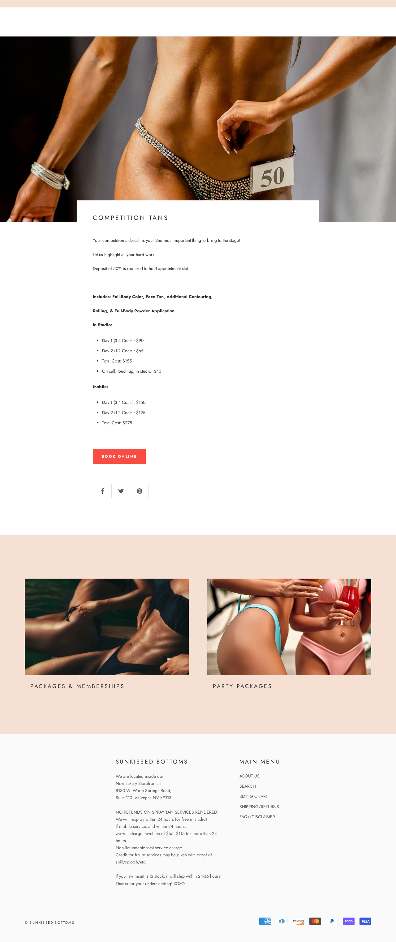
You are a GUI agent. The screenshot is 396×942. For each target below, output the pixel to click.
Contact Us (69, 27)
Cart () (370, 22)
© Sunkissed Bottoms (50, 922)
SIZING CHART (253, 796)
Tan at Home (58, 16)
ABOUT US (249, 776)
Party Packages (242, 686)
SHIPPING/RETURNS (259, 806)
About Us (109, 27)
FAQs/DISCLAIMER (257, 817)
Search (342, 22)
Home (22, 16)
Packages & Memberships (77, 686)
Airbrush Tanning (111, 16)
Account (316, 22)
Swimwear (28, 27)
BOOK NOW (147, 27)
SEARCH (247, 786)
